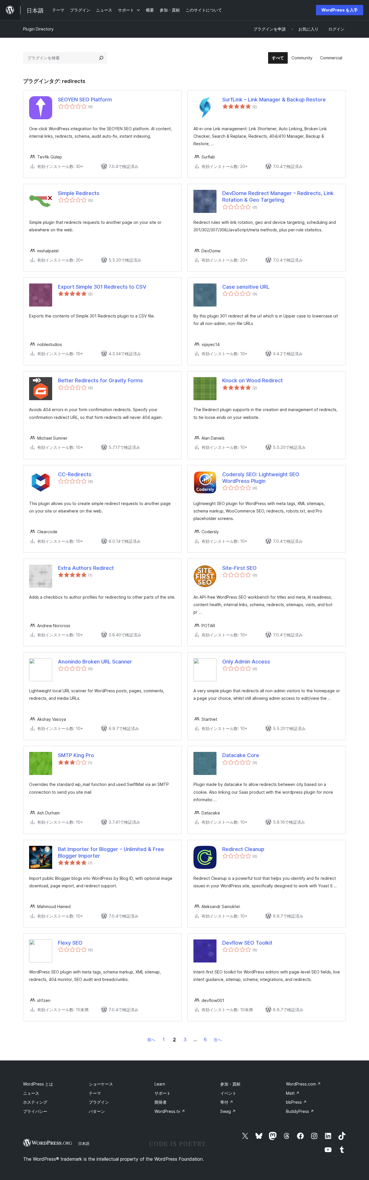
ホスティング (35, 1102)
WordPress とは (38, 1083)
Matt (293, 1093)
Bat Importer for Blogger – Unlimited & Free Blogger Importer (111, 852)
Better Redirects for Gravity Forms (100, 380)
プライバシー (35, 1111)
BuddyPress (300, 1111)
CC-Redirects (74, 474)
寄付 (226, 1102)
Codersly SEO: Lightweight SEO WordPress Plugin (260, 477)
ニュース (31, 1093)
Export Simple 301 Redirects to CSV (102, 287)
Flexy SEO (70, 943)
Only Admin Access (246, 662)
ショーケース (101, 1083)
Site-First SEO (239, 568)
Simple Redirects (78, 193)
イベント (228, 1093)
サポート (163, 1093)
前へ (151, 1039)
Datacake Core (240, 755)
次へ (218, 1039)
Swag (228, 1111)
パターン (97, 1111)
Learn (160, 1083)
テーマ (95, 1093)
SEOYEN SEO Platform (85, 100)
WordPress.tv (170, 1111)
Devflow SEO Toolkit (247, 943)
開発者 (161, 1102)
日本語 (83, 1143)
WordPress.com (303, 1083)
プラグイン (99, 1102)
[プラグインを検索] (101, 58)
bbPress (296, 1102)
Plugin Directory (38, 29)
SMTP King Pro (76, 755)
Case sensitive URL (246, 287)
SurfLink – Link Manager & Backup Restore (274, 100)
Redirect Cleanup (243, 849)
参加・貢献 (230, 1083)
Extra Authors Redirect (86, 568)
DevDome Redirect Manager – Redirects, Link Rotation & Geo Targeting (278, 196)
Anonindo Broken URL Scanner (95, 662)
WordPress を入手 (339, 9)
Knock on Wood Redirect (252, 380)
